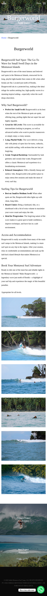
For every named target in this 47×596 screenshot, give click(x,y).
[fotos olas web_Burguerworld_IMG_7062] (23, 345)
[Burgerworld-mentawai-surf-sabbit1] (23, 412)
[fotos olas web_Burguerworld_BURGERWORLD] (23, 479)
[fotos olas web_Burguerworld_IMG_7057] (23, 379)
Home (3, 38)
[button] (41, 3)
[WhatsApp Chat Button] (40, 589)
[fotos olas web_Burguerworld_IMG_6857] (23, 446)
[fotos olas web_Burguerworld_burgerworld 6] (23, 312)
